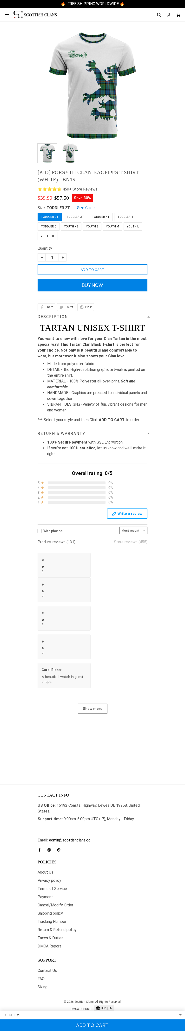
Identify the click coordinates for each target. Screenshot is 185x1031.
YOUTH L (133, 226)
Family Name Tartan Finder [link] (60, 834)
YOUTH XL (48, 236)
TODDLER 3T (75, 217)
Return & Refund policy (57, 929)
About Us (45, 872)
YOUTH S (92, 226)
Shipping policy (50, 913)
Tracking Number (52, 921)
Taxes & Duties (50, 938)
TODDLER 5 (48, 226)
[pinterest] (60, 850)
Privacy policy (49, 880)
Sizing (42, 987)
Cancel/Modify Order (55, 905)
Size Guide (86, 207)
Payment (45, 897)
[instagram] (50, 850)
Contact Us (47, 970)
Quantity (45, 248)
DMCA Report (49, 946)
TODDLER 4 (125, 217)
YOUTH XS (71, 226)
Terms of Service (52, 888)
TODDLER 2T (58, 207)
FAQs (42, 978)
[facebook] (41, 850)
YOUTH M (112, 226)
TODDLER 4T (101, 217)
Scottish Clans (50, 826)
